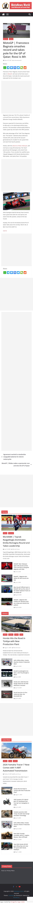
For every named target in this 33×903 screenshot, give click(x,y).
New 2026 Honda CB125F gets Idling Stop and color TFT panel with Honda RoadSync (21, 846)
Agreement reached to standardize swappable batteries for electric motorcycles (14, 457)
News (21, 634)
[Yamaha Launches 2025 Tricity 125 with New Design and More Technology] (6, 815)
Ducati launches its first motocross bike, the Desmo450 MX (20, 694)
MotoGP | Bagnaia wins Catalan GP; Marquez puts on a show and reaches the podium (21, 602)
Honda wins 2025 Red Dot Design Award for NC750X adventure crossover (21, 683)
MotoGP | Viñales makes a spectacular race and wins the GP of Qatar (16, 464)
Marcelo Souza (16, 549)
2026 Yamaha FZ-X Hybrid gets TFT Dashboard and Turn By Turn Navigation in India (21, 802)
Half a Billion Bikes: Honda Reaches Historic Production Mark (22, 662)
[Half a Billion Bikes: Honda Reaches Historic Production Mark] (6, 663)
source (5, 231)
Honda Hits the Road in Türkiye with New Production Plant (14, 641)
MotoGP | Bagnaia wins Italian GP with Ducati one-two (21, 578)
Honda (16, 634)
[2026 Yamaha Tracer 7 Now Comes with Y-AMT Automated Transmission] (16, 750)
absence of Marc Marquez (19, 145)
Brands (5, 634)
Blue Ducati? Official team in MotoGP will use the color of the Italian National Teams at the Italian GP (22, 589)
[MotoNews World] (3, 14)
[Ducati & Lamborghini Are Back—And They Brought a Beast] (6, 674)
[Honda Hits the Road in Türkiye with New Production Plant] (16, 624)
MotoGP (5, 39)
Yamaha (15, 761)
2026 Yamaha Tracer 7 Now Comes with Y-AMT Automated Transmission (16, 767)
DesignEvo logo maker (18, 902)
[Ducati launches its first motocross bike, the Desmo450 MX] (6, 695)
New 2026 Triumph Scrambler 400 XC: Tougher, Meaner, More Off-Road (21, 835)
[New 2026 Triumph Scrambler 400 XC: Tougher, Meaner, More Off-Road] (6, 836)
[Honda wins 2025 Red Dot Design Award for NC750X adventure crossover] (6, 685)
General (11, 634)
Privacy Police (10, 870)
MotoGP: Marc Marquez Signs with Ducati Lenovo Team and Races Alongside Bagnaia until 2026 (21, 566)
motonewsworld (17, 60)
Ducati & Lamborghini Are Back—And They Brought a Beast (21, 672)
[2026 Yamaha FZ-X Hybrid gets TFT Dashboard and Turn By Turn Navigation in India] (6, 803)
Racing (11, 39)
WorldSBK (11, 533)
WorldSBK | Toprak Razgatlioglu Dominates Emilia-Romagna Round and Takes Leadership (16, 541)
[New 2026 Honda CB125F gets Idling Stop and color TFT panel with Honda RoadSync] (6, 848)
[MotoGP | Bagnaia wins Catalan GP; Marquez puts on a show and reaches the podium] (6, 603)
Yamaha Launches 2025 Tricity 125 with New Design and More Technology (21, 813)
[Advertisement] (16, 97)
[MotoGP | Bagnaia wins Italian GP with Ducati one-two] (6, 579)
